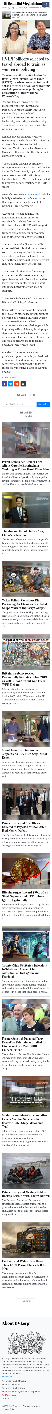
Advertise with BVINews (13, 1388)
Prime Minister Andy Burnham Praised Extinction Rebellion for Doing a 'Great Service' (29, 14)
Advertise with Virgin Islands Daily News (21, 1391)
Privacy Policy (9, 1409)
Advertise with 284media (14, 1381)
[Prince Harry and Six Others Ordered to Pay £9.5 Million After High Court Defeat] (26, 801)
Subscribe (43, 404)
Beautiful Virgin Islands (26, 3)
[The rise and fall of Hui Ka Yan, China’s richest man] (26, 509)
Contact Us (28, 1406)
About (37, 1406)
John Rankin (34, 194)
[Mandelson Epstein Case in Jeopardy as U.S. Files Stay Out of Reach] (26, 728)
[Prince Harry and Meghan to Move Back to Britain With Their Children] (26, 1170)
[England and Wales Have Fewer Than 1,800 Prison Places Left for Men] (26, 1239)
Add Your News (9, 1395)
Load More (26, 1301)
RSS (7, 1398)
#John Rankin (9, 377)
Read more (7, 1376)
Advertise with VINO (11, 1384)
